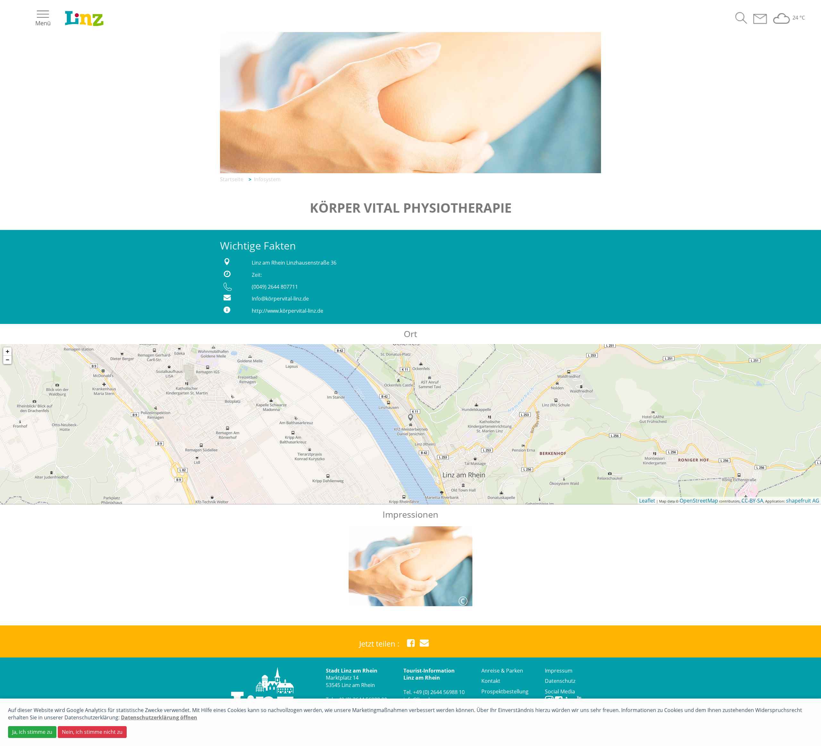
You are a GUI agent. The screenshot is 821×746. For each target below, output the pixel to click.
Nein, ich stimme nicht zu (92, 731)
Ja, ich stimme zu (32, 731)
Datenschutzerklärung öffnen (159, 717)
